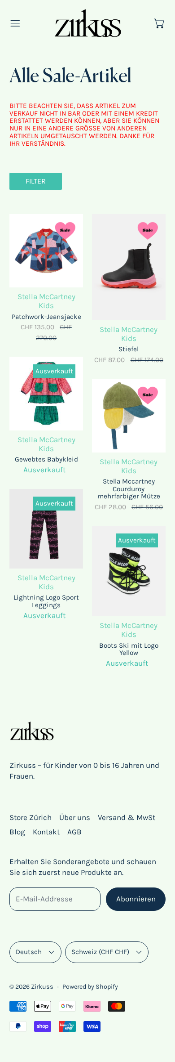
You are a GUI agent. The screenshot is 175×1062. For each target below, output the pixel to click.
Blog (17, 831)
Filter (36, 181)
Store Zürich (30, 817)
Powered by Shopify (90, 986)
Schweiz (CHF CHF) (100, 952)
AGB (74, 831)
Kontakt (46, 831)
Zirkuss (42, 986)
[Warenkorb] (160, 23)
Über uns (74, 817)
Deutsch (29, 952)
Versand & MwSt (126, 817)
